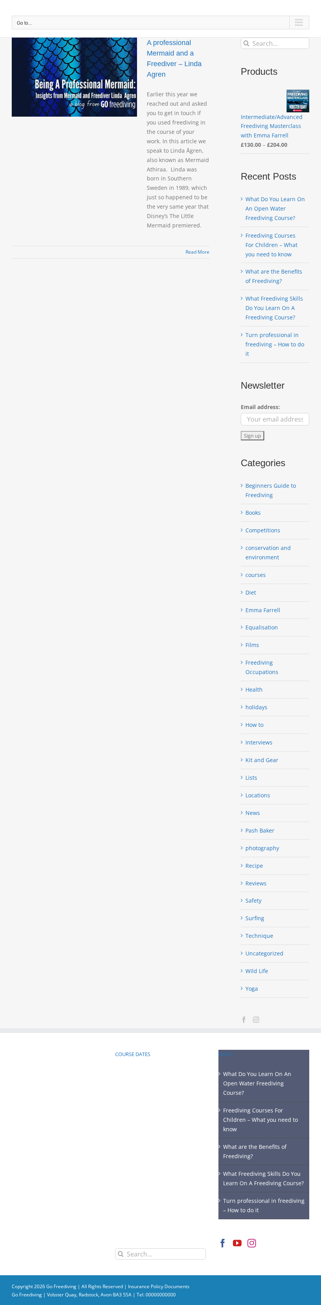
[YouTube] (237, 1243)
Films (252, 645)
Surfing (254, 918)
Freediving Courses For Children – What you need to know (271, 245)
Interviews (258, 742)
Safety (253, 900)
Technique (259, 935)
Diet (250, 592)
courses (255, 575)
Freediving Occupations (261, 667)
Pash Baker (259, 830)
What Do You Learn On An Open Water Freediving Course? (275, 208)
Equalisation (261, 627)
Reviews (256, 883)
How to (254, 724)
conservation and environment (268, 552)
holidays (256, 707)
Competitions (262, 530)
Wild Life (256, 971)
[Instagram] (256, 1020)
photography (262, 848)
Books (253, 512)
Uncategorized (264, 953)
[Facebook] (244, 1020)
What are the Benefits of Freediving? (255, 1151)
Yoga (251, 988)
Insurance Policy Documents (158, 1286)
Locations (257, 795)
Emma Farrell (262, 610)
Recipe (254, 865)
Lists (251, 777)
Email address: (260, 407)
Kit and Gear (261, 760)
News (252, 813)
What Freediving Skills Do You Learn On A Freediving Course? (274, 308)
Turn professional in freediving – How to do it (274, 344)
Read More (197, 252)
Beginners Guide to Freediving (270, 490)
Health (254, 689)
